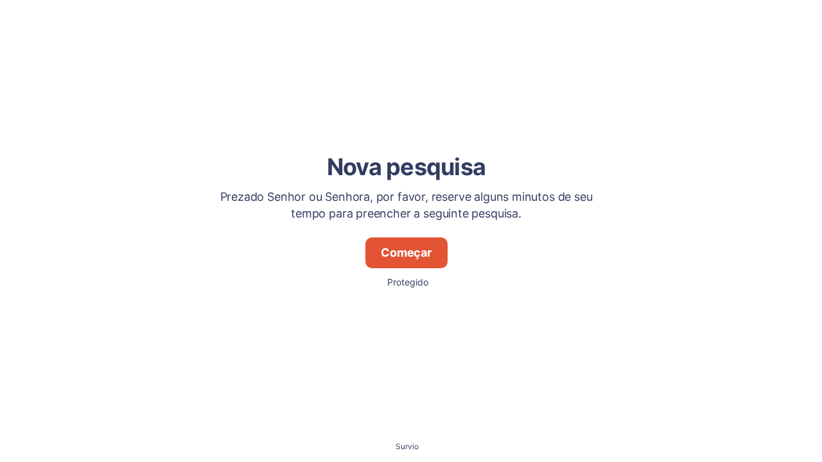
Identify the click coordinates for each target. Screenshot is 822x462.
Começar (406, 252)
